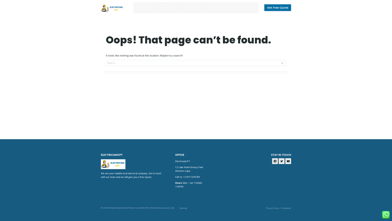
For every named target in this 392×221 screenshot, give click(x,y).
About (235, 7)
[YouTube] (288, 161)
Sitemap (183, 208)
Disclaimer (286, 208)
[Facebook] (275, 161)
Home (140, 7)
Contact (250, 7)
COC (151, 7)
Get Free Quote (277, 8)
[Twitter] (282, 161)
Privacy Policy (272, 208)
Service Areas (217, 7)
